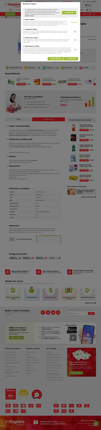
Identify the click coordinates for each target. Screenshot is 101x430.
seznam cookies (29, 15)
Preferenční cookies (31, 37)
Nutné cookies (29, 19)
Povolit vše (70, 12)
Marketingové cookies (32, 46)
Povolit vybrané (55, 58)
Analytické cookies (31, 29)
